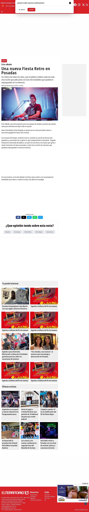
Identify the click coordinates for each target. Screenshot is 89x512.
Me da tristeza (28, 232)
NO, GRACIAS (22, 9)
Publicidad (32, 498)
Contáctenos (33, 496)
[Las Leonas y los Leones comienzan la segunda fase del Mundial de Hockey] (30, 430)
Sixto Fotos (47, 498)
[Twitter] (83, 4)
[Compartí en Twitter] (23, 217)
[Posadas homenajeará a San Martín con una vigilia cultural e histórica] (15, 296)
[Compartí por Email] (29, 217)
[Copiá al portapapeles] (40, 217)
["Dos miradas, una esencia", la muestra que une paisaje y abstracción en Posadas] (44, 341)
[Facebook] (75, 4)
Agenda (4, 61)
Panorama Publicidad (49, 496)
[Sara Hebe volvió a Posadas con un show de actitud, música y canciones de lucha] (49, 430)
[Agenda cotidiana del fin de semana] (44, 296)
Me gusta (7, 232)
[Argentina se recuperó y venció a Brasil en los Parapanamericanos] (10, 399)
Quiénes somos (33, 495)
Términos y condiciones (35, 500)
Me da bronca (50, 232)
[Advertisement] (29, 162)
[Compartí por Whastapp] (34, 217)
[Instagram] (79, 4)
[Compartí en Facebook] (18, 217)
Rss (45, 500)
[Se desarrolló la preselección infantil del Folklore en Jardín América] (10, 430)
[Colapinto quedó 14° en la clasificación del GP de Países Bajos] (49, 399)
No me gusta (17, 232)
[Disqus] (29, 259)
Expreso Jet (47, 495)
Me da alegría (39, 232)
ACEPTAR (31, 9)
